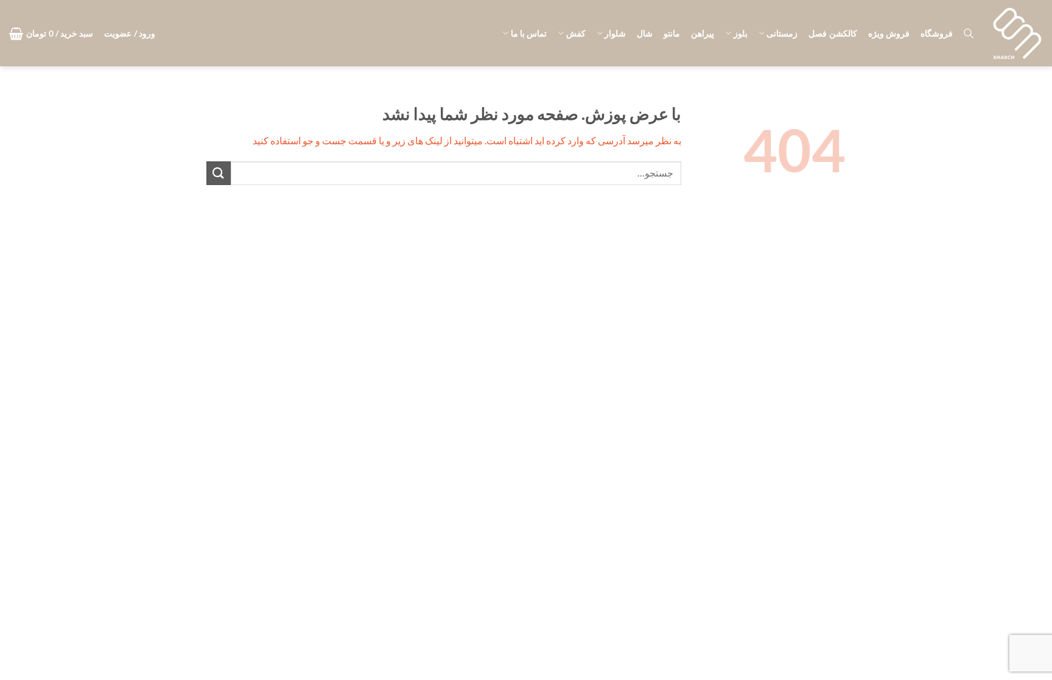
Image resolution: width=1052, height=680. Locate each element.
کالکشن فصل (832, 33)
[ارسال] (218, 173)
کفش (575, 33)
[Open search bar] (968, 33)
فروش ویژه (889, 33)
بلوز (740, 33)
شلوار (615, 33)
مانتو (672, 33)
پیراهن (702, 33)
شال (645, 33)
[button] (129, 33)
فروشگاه (936, 33)
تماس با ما (529, 33)
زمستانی (782, 33)
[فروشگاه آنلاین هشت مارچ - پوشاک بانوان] (1017, 33)
